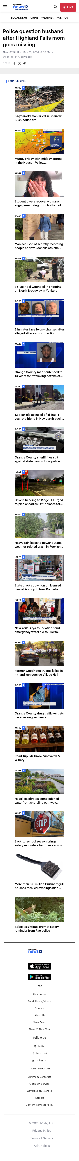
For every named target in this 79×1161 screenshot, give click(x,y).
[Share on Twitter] (19, 63)
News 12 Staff (11, 52)
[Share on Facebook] (14, 63)
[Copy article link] (24, 63)
